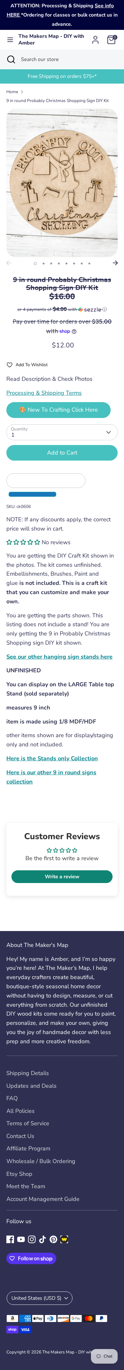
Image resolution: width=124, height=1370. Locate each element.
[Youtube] (21, 1239)
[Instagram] (32, 1239)
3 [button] (51, 263)
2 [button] (44, 263)
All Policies (20, 1111)
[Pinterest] (53, 1239)
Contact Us (20, 1136)
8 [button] (89, 263)
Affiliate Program (28, 1148)
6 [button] (74, 263)
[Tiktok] (42, 1239)
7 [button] (82, 263)
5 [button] (66, 263)
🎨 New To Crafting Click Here (58, 410)
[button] (62, 309)
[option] (62, 76)
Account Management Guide (42, 1199)
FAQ (12, 1098)
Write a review (62, 876)
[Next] (115, 263)
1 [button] (35, 263)
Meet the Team (25, 1186)
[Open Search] (10, 59)
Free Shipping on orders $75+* (62, 76)
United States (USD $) (36, 1298)
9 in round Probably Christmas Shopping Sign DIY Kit (57, 101)
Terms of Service (27, 1123)
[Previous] (9, 263)
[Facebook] (10, 1239)
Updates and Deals (31, 1086)
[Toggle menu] (9, 39)
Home (12, 92)
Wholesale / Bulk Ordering (40, 1161)
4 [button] (59, 263)
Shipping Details (27, 1073)
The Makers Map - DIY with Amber (51, 39)
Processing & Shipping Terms (44, 393)
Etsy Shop (19, 1174)
